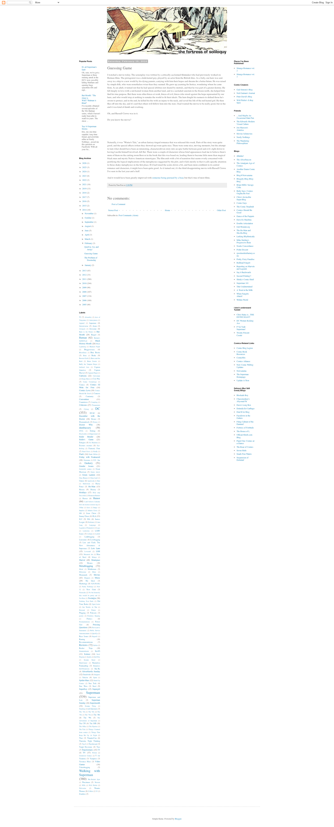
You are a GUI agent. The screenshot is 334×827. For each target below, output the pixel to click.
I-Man (81, 507)
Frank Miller (93, 454)
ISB (80, 513)
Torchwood (93, 744)
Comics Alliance (243, 361)
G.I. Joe (96, 460)
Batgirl (93, 334)
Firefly (95, 451)
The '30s (82, 712)
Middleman (92, 569)
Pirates (93, 610)
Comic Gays (242, 202)
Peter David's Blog (244, 96)
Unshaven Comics (85, 756)
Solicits (85, 677)
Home (167, 210)
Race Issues (83, 636)
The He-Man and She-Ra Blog (244, 231)
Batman (83, 337)
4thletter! (240, 155)
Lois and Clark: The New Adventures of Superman (89, 545)
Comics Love (84, 390)
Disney (95, 422)
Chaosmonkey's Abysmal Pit (243, 400)
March (88, 239)
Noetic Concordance (245, 245)
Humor (96, 498)
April (87, 234)
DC (97, 408)
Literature (83, 539)
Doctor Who (86, 424)
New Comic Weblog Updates (245, 365)
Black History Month (89, 342)
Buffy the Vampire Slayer (88, 364)
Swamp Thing (90, 706)
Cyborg (86, 409)
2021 (84, 184)
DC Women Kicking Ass (245, 321)
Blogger (178, 818)
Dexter (93, 419)
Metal (81, 569)
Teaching (82, 709)
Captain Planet (93, 373)
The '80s (97, 714)
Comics (82, 384)
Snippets (97, 674)
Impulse (82, 510)
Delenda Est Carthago (246, 408)
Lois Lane (95, 548)
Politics (89, 619)
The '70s (88, 715)
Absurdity (88, 317)
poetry (81, 616)
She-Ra (97, 668)
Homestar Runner (94, 495)
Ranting (82, 639)
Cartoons (83, 375)
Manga (94, 557)
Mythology (83, 583)
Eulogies (82, 442)
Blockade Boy (242, 395)
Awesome (93, 329)
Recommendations (86, 642)
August (88, 226)
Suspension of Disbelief (242, 458)
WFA (83, 785)
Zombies (82, 794)
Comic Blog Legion (245, 348)
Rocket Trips (86, 648)
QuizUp (95, 633)
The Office (82, 726)
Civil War (96, 379)
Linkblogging (89, 536)
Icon (88, 507)
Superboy (83, 689)
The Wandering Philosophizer (243, 142)
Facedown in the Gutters (243, 416)
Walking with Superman (89, 772)
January (88, 265)
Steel (94, 686)
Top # (84, 744)
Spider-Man (84, 680)
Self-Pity (97, 657)
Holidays (83, 492)
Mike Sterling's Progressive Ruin (244, 241)
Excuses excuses (85, 445)
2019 (84, 188)
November (89, 213)
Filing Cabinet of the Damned (245, 422)
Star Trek (93, 683)
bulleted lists (84, 367)
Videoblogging (84, 767)
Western (97, 782)
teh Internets (92, 709)
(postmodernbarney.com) (246, 254)
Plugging (82, 613)
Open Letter (96, 604)
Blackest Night (95, 346)
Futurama (87, 460)
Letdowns (86, 531)
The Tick (82, 729)
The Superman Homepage (243, 375)
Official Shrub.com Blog (244, 435)
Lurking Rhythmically (246, 236)
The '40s (91, 712)
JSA (88, 519)
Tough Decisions (85, 747)
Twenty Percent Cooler (243, 333)
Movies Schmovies (244, 133)
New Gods (91, 589)
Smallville (87, 674)
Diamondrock (84, 422)
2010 (84, 283)
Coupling (94, 402)
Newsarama (241, 370)
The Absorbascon (244, 159)
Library (89, 534)
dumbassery (85, 427)
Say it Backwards (244, 272)
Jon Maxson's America (242, 128)
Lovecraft (87, 551)
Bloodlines (83, 352)
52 (80, 317)
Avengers (82, 329)
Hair (98, 481)
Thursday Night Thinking (89, 741)
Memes (90, 563)
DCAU (92, 413)
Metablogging (86, 566)
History (93, 489)
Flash (81, 454)
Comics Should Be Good (244, 211)
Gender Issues (86, 466)
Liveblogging (95, 539)
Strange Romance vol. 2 (246, 69)
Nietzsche (82, 592)
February (89, 243)
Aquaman (92, 323)
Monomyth (83, 575)
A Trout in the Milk (245, 290)
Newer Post (113, 210)
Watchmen (86, 782)
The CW (82, 723)
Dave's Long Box (244, 404)
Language (92, 525)
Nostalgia (92, 598)
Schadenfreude (84, 651)
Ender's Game (86, 439)
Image (95, 507)
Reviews (83, 645)
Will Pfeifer (93, 785)
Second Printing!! (244, 275)
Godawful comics (85, 469)
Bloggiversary (89, 349)
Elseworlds (83, 434)
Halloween (86, 484)
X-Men (90, 791)
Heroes (82, 489)
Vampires (93, 758)
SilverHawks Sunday (91, 671)
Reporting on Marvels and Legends (246, 267)
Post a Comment (118, 204)
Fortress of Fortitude (245, 427)
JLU (80, 519)
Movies (97, 574)
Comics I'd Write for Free (89, 386)
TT (99, 750)
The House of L (243, 431)
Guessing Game (91, 253)
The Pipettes (93, 726)
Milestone (82, 572)
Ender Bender (86, 436)
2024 (84, 171)
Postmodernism (84, 622)
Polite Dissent (242, 249)
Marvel (82, 559)
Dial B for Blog (243, 411)
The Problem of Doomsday (90, 258)
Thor (81, 738)
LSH (98, 551)
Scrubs (89, 657)
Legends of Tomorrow (86, 528)
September (89, 221)
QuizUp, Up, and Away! (91, 248)
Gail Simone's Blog (245, 89)
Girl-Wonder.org (243, 226)
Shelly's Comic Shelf (245, 279)
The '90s (87, 717)
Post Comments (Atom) (128, 215)
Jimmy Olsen (84, 516)
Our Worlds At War (89, 607)
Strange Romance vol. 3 (246, 75)
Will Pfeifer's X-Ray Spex (245, 101)
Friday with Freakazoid (89, 457)
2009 (84, 287)
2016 (84, 201)
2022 (84, 179)
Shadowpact (83, 663)
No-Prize (82, 598)
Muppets (87, 578)
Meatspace (95, 559)
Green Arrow (95, 472)
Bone (85, 355)
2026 (84, 163)
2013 (84, 270)
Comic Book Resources (242, 352)
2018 (84, 192)
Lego (98, 528)
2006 (84, 300)
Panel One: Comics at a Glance (245, 442)
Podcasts (93, 613)
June (87, 230)
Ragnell (94, 636)
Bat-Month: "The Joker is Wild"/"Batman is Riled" (89, 99)
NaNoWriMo (95, 584)
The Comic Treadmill (245, 206)
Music (97, 577)
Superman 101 (243, 283)
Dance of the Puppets (245, 216)
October (88, 217)
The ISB (93, 723)
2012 (84, 274)
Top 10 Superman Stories (89, 127)
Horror (85, 498)
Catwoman (96, 376)
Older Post (221, 210)
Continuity (89, 396)
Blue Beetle (95, 352)
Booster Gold (83, 358)
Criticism (83, 404)
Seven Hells (241, 450)
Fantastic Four (94, 448)
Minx (94, 572)
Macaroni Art (88, 554)
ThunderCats (92, 738)
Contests (97, 393)
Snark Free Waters (244, 453)
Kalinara (91, 522)
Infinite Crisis (92, 510)
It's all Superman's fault (89, 68)
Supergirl (96, 689)
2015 (84, 205)
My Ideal (90, 581)
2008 (84, 291)
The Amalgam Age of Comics (246, 164)
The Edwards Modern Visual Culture (246, 122)
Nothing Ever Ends (86, 601)
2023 (84, 175)
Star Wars (83, 686)
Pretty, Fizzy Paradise (245, 259)
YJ (97, 791)
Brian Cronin (92, 361)
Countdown (83, 402)
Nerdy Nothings (87, 586)
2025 (84, 167)
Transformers (87, 749)
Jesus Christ (91, 513)
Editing (92, 431)
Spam (95, 677)
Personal (82, 610)
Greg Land (94, 478)
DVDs (81, 431)
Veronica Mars (85, 761)
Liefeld (97, 534)
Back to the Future (86, 332)
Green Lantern (88, 474)
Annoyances (93, 320)
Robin (95, 645)
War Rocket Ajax (94, 779)
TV (84, 752)
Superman (93, 692)
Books (94, 355)
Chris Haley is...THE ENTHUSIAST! (245, 315)
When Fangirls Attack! (243, 294)
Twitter (94, 753)
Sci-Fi (97, 651)
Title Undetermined (244, 286)
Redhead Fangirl (243, 262)
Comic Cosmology (90, 382)
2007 (84, 295)
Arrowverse (83, 326)
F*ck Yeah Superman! (241, 328)
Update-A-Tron (243, 380)
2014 (84, 209)
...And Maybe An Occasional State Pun (245, 116)
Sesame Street (89, 660)
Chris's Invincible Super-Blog (244, 198)
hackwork (91, 481)
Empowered (94, 434)
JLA (94, 516)
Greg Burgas (83, 478)
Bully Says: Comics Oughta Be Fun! (245, 192)
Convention (84, 399)
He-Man (91, 486)
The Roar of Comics (245, 446)
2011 (84, 279)
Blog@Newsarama (244, 175)
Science (87, 654)
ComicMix (241, 357)
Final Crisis (86, 451)
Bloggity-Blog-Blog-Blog (245, 180)
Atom (95, 326)
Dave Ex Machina (244, 219)
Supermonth (95, 702)
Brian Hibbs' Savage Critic (245, 186)
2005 (84, 304)
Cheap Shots (85, 379)
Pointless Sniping (93, 616)
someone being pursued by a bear (167, 177)
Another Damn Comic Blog (246, 170)
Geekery (89, 463)
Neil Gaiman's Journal (246, 93)
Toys (98, 747)
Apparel (82, 323)
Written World (242, 299)
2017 (84, 197)
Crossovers (96, 405)
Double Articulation (245, 223)
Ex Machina (93, 442)
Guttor (81, 481)
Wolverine (82, 788)
